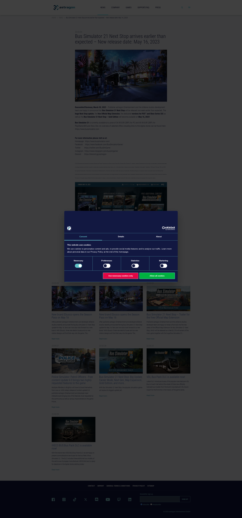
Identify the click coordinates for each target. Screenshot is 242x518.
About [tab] (159, 236)
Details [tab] (121, 236)
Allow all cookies (157, 276)
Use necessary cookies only (120, 276)
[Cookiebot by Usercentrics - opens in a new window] (164, 228)
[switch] (106, 266)
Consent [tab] (83, 236)
